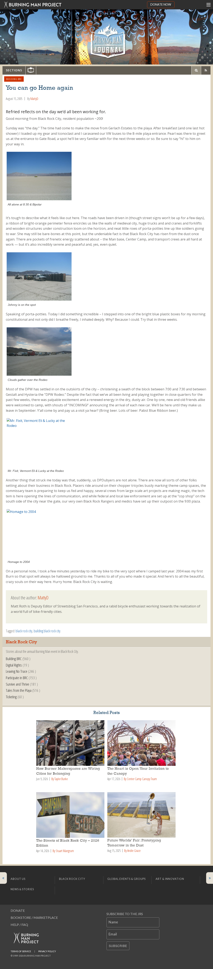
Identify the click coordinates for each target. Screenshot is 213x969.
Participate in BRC (17, 677)
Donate (18, 910)
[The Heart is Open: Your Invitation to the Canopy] (142, 743)
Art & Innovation (170, 878)
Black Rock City (72, 878)
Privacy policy (47, 951)
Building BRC (14, 79)
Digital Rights (14, 665)
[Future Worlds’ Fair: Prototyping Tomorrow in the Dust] (142, 815)
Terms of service (21, 951)
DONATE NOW (160, 4)
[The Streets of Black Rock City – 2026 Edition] (71, 815)
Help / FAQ (19, 924)
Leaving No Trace (16, 671)
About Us (18, 878)
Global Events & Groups (126, 878)
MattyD (34, 98)
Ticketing (11, 696)
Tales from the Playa (18, 690)
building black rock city (47, 630)
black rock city (24, 630)
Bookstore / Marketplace (34, 917)
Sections (14, 70)
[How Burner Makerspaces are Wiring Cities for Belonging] (71, 743)
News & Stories (22, 889)
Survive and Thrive (17, 684)
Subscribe (118, 946)
